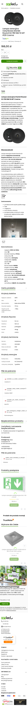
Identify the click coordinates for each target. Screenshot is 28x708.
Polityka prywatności (6, 678)
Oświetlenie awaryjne (15, 8)
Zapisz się (5, 604)
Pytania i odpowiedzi (6, 656)
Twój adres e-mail (5, 600)
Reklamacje (4, 652)
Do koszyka (14, 505)
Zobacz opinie (8, 641)
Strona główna (4, 8)
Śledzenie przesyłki (6, 668)
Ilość (2, 50)
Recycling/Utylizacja (6, 680)
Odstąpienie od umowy (7, 650)
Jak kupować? (5, 674)
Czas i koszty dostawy (7, 666)
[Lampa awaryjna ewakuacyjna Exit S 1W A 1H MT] (14, 484)
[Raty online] (14, 68)
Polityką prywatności (11, 610)
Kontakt (3, 687)
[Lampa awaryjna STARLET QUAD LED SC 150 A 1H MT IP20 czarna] (14, 538)
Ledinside (3, 690)
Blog (2, 676)
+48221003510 (5, 446)
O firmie (3, 689)
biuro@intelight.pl (6, 448)
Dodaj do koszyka (12, 61)
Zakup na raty (5, 664)
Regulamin (17, 607)
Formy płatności (5, 662)
